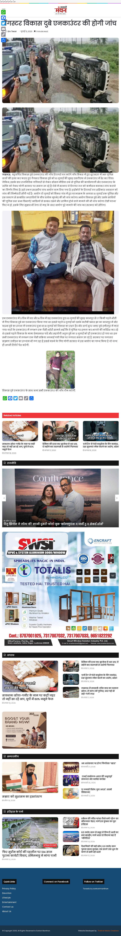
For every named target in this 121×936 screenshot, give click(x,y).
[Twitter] (3, 23)
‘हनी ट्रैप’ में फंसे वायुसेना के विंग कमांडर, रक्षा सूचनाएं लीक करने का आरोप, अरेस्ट (101, 445)
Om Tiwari (12, 31)
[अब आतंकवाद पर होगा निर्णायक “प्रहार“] (71, 767)
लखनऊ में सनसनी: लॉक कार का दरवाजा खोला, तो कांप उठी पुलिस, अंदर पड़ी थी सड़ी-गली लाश (99, 691)
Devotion (6, 893)
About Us (6, 911)
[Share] (3, 40)
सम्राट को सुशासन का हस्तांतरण (22, 796)
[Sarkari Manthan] (60, 10)
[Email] (3, 29)
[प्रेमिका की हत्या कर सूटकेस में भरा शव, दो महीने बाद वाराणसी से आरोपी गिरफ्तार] (60, 431)
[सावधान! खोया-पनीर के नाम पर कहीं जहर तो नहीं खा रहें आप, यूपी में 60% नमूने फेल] (20, 431)
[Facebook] (3, 18)
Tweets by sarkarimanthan (95, 888)
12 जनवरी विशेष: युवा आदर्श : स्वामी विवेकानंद (96, 791)
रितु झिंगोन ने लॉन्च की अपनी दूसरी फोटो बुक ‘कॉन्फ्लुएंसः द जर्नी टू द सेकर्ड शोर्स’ (53, 524)
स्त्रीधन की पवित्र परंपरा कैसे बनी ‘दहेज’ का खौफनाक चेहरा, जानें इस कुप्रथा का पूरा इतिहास (99, 821)
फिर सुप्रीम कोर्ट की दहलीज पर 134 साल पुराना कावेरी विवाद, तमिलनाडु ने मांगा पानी (29, 853)
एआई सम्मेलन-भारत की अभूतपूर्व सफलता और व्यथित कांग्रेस (96, 778)
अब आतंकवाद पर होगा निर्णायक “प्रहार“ (98, 763)
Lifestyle (6, 897)
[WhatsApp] (3, 12)
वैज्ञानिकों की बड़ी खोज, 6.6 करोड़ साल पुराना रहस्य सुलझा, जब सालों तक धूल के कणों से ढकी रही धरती (99, 849)
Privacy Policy (9, 888)
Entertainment (9, 902)
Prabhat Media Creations (108, 931)
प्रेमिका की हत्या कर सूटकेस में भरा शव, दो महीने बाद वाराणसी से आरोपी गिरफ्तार (60, 445)
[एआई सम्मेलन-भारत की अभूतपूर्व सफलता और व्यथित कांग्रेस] (71, 780)
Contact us (7, 906)
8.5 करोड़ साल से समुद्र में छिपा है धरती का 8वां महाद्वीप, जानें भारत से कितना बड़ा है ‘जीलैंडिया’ (99, 835)
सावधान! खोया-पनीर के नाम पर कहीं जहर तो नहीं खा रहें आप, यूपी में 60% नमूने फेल (18, 446)
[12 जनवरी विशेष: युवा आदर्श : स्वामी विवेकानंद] (71, 793)
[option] (60, 498)
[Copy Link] (3, 34)
